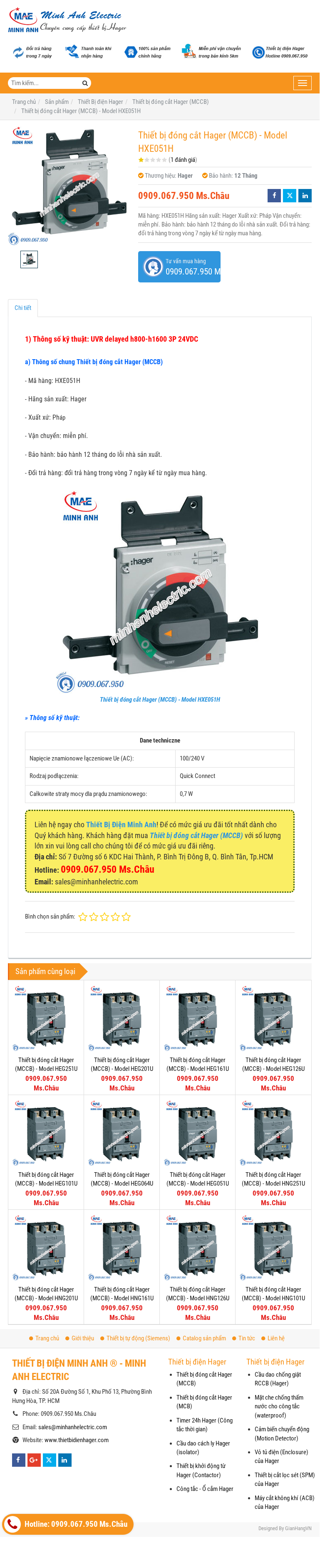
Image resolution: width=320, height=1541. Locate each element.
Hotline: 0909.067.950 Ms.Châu (75, 1524)
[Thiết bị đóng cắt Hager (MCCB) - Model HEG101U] (45, 1132)
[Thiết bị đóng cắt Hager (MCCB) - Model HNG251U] (273, 1132)
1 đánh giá (183, 160)
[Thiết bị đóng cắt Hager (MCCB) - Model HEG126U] (273, 1018)
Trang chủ (47, 1338)
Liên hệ (276, 1338)
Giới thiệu (83, 1338)
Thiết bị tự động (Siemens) (138, 1338)
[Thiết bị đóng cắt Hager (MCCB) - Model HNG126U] (197, 1247)
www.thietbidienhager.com (77, 1440)
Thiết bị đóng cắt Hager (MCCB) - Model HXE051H (160, 699)
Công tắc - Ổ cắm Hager (204, 1489)
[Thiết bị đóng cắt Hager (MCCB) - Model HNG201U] (45, 1247)
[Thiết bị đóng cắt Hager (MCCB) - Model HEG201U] (121, 1018)
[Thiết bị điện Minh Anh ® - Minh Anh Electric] (67, 20)
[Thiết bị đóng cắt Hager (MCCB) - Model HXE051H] (69, 185)
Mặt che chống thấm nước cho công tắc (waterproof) (279, 1406)
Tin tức (246, 1338)
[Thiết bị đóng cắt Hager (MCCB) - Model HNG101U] (273, 1247)
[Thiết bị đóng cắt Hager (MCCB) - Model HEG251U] (45, 1018)
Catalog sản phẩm (204, 1338)
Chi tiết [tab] (23, 308)
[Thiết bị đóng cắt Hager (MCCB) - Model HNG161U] (121, 1247)
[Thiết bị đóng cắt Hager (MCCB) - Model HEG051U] (197, 1132)
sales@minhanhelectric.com (72, 1427)
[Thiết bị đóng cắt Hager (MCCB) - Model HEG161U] (197, 1018)
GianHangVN (298, 1528)
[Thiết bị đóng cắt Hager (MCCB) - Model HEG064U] (121, 1132)
